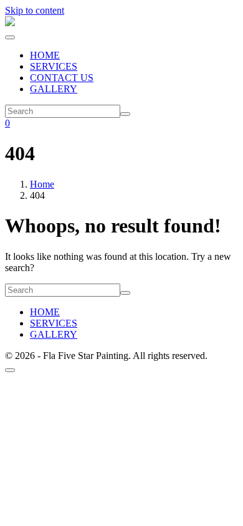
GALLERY (53, 89)
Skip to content (34, 10)
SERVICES (53, 66)
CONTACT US (61, 77)
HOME (45, 55)
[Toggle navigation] (10, 37)
